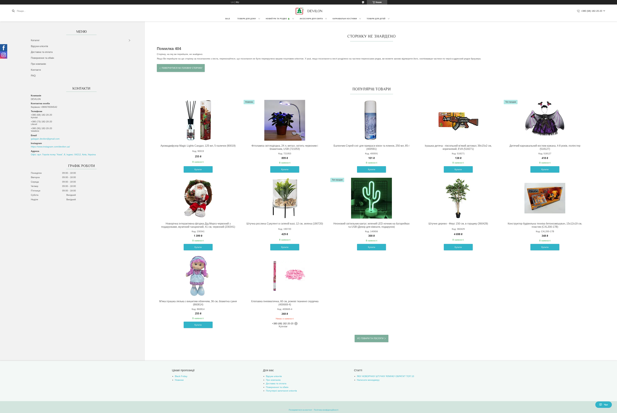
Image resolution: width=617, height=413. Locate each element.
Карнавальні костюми (345, 19)
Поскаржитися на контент (300, 410)
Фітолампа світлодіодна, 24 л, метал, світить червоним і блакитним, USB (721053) (284, 147)
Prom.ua (324, 404)
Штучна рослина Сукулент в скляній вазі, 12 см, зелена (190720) (284, 223)
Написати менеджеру (368, 380)
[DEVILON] (299, 11)
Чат (606, 404)
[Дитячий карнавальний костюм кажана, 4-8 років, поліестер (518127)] (544, 120)
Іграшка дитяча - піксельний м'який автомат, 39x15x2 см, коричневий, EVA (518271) (458, 147)
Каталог (35, 40)
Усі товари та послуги (370, 338)
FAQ (33, 75)
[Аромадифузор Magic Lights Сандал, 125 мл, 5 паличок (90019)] (198, 120)
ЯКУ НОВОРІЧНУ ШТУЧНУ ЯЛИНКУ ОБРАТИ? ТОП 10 (385, 376)
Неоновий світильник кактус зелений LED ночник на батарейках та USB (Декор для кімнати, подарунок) (371, 225)
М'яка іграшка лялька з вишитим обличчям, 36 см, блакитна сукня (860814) (198, 303)
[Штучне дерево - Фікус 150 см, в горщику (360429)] (458, 198)
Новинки (179, 380)
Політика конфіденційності (326, 410)
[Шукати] (13, 11)
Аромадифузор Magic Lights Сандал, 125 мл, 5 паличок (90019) (198, 145)
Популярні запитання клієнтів (281, 390)
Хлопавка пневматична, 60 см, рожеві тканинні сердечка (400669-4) (284, 303)
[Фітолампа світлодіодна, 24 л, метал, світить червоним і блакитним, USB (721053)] (284, 120)
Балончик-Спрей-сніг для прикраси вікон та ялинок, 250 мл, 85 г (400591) (372, 147)
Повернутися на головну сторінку (182, 68)
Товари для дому (246, 19)
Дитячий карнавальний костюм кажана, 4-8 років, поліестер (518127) (545, 147)
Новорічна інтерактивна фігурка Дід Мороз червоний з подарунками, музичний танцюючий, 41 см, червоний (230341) (198, 225)
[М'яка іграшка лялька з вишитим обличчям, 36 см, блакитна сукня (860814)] (198, 275)
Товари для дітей (376, 19)
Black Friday (181, 376)
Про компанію (38, 63)
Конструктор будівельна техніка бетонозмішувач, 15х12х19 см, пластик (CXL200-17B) (545, 225)
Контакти (36, 69)
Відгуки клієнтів (39, 46)
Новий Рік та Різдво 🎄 (278, 19)
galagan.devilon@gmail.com (45, 138)
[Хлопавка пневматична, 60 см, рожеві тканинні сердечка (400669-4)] (284, 275)
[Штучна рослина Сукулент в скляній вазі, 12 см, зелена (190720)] (284, 198)
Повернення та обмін (42, 58)
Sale (227, 19)
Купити (198, 169)
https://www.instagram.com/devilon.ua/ (50, 146)
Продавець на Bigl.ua (308, 407)
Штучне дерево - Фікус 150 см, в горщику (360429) (458, 223)
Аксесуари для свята (311, 19)
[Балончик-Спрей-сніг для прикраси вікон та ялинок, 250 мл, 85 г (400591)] (371, 120)
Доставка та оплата (42, 52)
